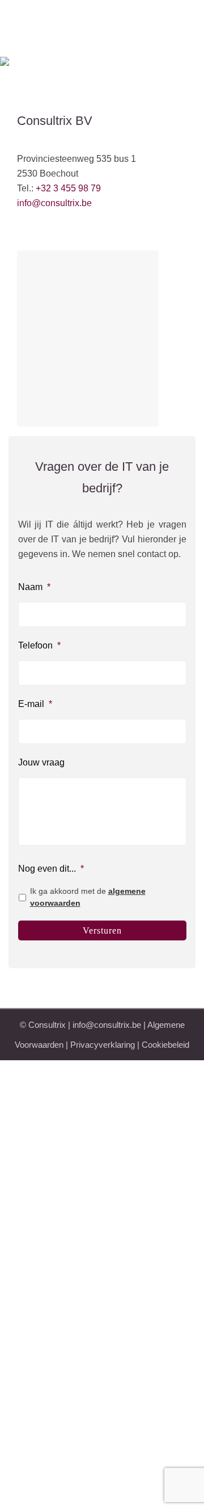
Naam (34, 587)
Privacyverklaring (102, 1044)
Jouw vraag (41, 762)
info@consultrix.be (54, 203)
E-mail (35, 704)
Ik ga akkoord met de (88, 896)
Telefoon (39, 645)
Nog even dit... (51, 868)
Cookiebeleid (165, 1044)
